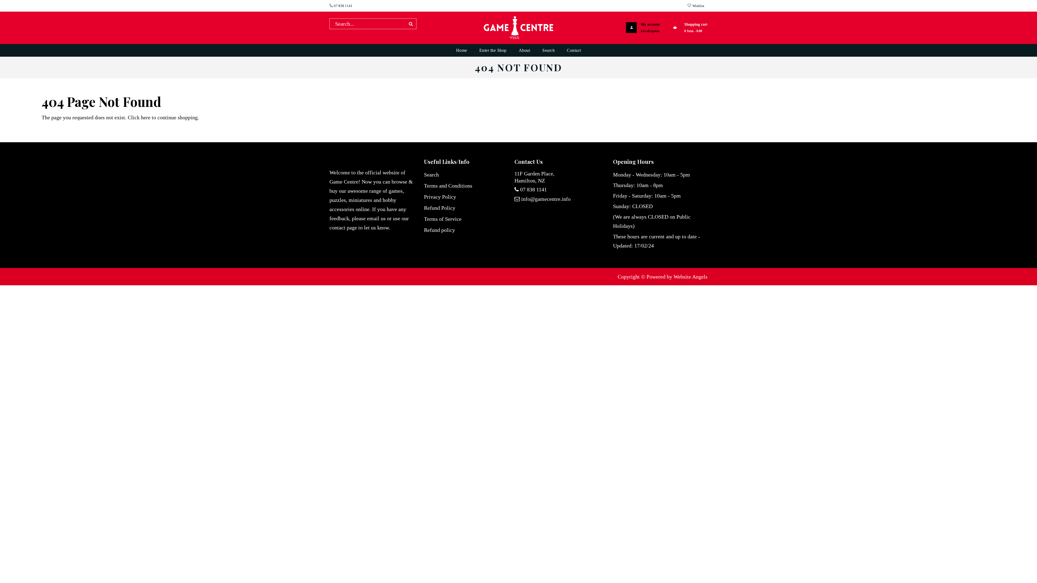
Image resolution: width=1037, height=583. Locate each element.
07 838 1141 (342, 6)
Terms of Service (443, 219)
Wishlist (698, 6)
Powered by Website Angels (677, 277)
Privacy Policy (440, 197)
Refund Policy (439, 208)
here (145, 117)
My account (650, 24)
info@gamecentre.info (546, 199)
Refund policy (439, 230)
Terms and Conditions (448, 186)
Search (431, 175)
